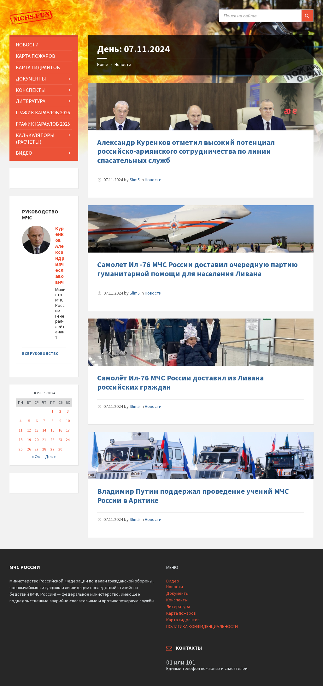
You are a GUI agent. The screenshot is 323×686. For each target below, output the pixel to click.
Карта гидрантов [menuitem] (38, 67)
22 (52, 439)
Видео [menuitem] (24, 153)
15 (52, 430)
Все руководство (40, 353)
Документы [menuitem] (31, 78)
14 (44, 430)
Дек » (50, 456)
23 (60, 439)
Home (102, 64)
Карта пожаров (181, 613)
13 (36, 430)
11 (20, 430)
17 (68, 430)
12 (29, 430)
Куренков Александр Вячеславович (59, 255)
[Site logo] (31, 23)
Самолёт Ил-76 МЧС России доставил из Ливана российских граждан (180, 382)
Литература (178, 606)
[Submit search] (307, 15)
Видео (172, 581)
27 (36, 449)
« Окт (37, 456)
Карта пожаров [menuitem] (35, 56)
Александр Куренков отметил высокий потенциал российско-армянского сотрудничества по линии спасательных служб (186, 151)
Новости (123, 64)
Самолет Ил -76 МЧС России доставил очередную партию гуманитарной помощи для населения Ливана (197, 268)
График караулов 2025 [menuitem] (43, 124)
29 (52, 449)
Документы (177, 593)
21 (44, 439)
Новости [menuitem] (27, 44)
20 (36, 439)
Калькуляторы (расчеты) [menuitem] (35, 138)
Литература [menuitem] (30, 101)
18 (20, 439)
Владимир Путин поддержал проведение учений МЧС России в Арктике (193, 495)
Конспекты (177, 600)
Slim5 (135, 179)
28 (44, 449)
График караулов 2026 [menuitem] (43, 112)
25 (20, 449)
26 (29, 449)
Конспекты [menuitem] (31, 90)
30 (60, 449)
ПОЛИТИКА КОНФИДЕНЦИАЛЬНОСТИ (202, 626)
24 (68, 439)
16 (60, 430)
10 (68, 420)
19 (29, 439)
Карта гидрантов (183, 620)
